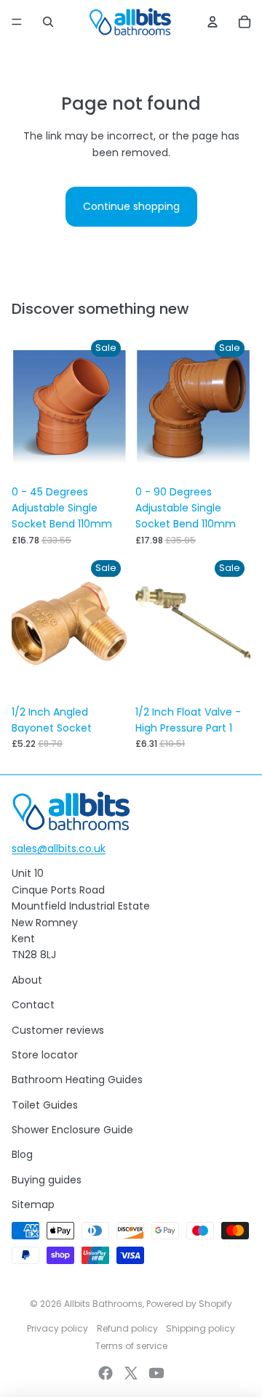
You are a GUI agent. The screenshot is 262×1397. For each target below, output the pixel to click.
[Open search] (48, 22)
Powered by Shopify (189, 1303)
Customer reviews (58, 1030)
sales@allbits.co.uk (59, 848)
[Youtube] (156, 1373)
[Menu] (16, 22)
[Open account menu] (212, 22)
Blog (22, 1154)
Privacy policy (57, 1328)
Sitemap (33, 1204)
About (27, 980)
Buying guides (47, 1180)
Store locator (45, 1055)
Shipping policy (200, 1328)
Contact (33, 1004)
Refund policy (127, 1328)
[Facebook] (105, 1373)
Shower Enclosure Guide (72, 1129)
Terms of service (131, 1346)
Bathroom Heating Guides (77, 1079)
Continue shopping (131, 206)
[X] (131, 1373)
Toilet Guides (45, 1105)
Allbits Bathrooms (103, 1303)
